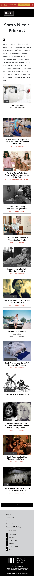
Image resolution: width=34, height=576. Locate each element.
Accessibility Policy (13, 527)
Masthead (10, 518)
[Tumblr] (7, 543)
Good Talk (8, 135)
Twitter (4, 40)
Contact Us (10, 521)
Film (6, 484)
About (8, 515)
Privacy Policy (11, 524)
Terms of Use (11, 530)
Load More (17, 505)
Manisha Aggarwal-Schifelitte (17, 179)
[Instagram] (7, 540)
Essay (7, 101)
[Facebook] (7, 534)
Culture (8, 420)
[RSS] (7, 549)
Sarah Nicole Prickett (17, 108)
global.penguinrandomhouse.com (17, 573)
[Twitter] (7, 537)
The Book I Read (10, 202)
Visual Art (9, 234)
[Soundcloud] (7, 546)
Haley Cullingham (17, 146)
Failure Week (9, 390)
